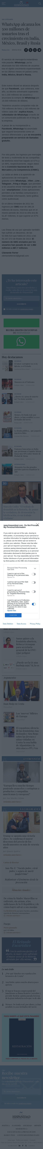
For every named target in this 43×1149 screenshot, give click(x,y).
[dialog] (21, 574)
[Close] (38, 525)
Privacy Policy (35, 624)
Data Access (21, 624)
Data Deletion (8, 624)
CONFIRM (13, 615)
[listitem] (21, 568)
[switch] (34, 574)
